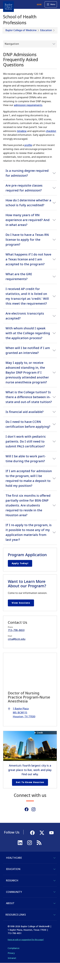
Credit (40, 732)
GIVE (39, 4)
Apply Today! (20, 563)
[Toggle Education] (54, 869)
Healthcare (14, 857)
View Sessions (21, 602)
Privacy (11, 953)
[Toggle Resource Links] (54, 914)
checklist (51, 131)
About (10, 903)
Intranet (12, 958)
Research (12, 880)
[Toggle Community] (54, 891)
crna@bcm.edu (16, 639)
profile (28, 145)
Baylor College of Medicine (21, 30)
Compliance (13, 948)
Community (14, 892)
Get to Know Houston (30, 782)
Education (46, 30)
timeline (21, 131)
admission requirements (28, 105)
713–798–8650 (16, 630)
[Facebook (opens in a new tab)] (26, 809)
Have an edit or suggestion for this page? (26, 939)
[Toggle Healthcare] (54, 857)
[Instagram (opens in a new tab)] (33, 809)
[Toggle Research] (54, 880)
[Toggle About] (54, 903)
